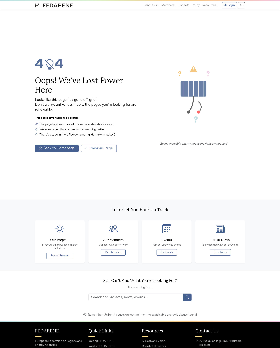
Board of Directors (154, 346)
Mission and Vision (153, 341)
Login (231, 5)
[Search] (241, 5)
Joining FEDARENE (100, 341)
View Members (113, 252)
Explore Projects (60, 256)
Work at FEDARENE (101, 346)
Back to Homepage (59, 148)
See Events (167, 252)
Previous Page (101, 148)
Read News (220, 252)
